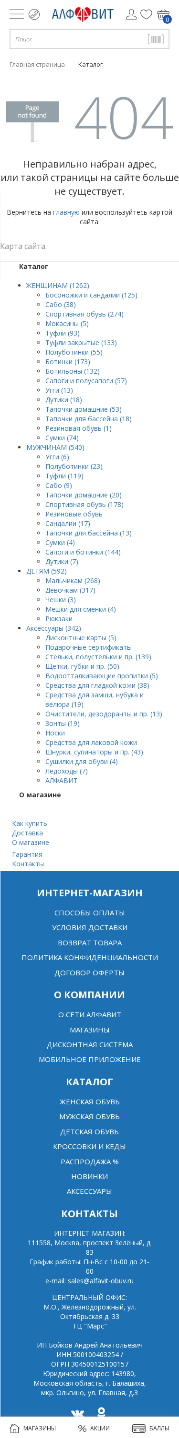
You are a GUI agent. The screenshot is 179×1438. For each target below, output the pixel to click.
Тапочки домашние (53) (83, 409)
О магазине (30, 842)
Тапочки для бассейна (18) (88, 418)
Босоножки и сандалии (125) (91, 294)
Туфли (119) (64, 475)
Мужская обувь (89, 1116)
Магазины (90, 1029)
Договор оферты (89, 972)
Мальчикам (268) (72, 580)
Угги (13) (59, 390)
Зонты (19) (62, 723)
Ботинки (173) (67, 361)
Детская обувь (89, 1131)
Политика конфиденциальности (89, 957)
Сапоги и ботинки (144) (83, 551)
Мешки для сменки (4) (80, 609)
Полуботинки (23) (74, 466)
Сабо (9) (58, 485)
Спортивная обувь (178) (84, 504)
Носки (55, 732)
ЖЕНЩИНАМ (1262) (57, 285)
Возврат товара (90, 942)
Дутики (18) (63, 399)
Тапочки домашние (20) (83, 494)
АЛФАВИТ (61, 780)
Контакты (28, 863)
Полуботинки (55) (74, 352)
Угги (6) (57, 456)
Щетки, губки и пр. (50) (82, 666)
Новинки (89, 1176)
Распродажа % (90, 1161)
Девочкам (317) (70, 590)
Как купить (29, 823)
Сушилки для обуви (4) (81, 761)
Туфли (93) (62, 332)
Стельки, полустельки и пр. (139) (98, 656)
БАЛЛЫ (159, 1428)
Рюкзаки (59, 618)
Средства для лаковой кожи (91, 742)
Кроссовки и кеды (89, 1146)
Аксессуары (89, 1191)
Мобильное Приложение (90, 1059)
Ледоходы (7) (66, 770)
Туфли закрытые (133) (81, 342)
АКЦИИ (100, 1428)
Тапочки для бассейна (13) (88, 532)
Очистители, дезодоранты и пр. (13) (103, 713)
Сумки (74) (62, 437)
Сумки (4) (60, 542)
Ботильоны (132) (72, 371)
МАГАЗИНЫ (39, 1428)
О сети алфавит (89, 1014)
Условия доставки (89, 927)
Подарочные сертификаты (88, 647)
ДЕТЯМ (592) (46, 570)
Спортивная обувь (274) (84, 313)
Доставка (27, 832)
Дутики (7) (61, 561)
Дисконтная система (90, 1044)
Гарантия (27, 854)
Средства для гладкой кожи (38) (97, 685)
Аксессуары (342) (53, 628)
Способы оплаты (89, 912)
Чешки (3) (60, 599)
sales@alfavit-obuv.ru (101, 1280)
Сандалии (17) (67, 523)
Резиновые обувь (74, 513)
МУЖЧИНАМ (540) (55, 447)
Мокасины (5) (67, 323)
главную (66, 212)
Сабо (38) (60, 304)
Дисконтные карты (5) (80, 637)
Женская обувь (90, 1101)
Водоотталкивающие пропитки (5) (101, 675)
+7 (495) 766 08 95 (34, 14)
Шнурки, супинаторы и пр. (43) (94, 751)
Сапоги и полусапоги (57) (86, 380)
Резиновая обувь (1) (78, 428)
